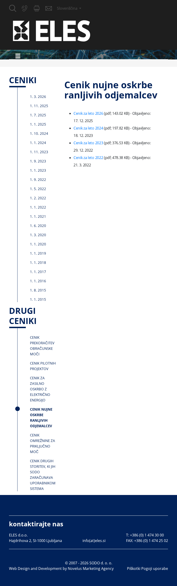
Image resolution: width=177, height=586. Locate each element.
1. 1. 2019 (38, 253)
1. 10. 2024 (39, 133)
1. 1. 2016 (38, 281)
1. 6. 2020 (38, 225)
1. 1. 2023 (38, 170)
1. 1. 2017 (38, 271)
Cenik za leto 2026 (89, 113)
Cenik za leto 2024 (89, 128)
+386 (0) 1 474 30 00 (147, 535)
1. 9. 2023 (38, 161)
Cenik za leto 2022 (89, 157)
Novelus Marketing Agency (91, 568)
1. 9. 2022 (38, 179)
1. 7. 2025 (38, 115)
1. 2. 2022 (38, 198)
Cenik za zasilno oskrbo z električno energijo (40, 389)
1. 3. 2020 (38, 235)
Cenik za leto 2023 (89, 142)
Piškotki (133, 568)
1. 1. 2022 (38, 207)
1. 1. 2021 (38, 216)
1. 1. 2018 (38, 262)
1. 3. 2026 (38, 96)
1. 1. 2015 (38, 299)
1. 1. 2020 (38, 244)
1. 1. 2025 (38, 124)
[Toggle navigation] (18, 56)
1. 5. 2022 (38, 188)
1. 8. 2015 (38, 290)
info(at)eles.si (94, 540)
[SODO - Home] (51, 30)
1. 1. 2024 (38, 142)
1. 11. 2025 (39, 105)
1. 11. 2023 (39, 152)
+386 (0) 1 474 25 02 (151, 540)
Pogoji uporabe (154, 568)
